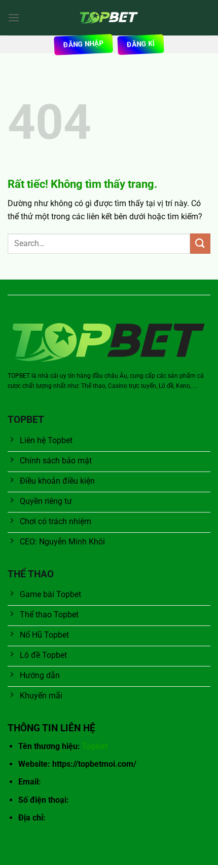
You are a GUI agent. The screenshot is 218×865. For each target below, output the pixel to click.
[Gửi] (200, 243)
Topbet (94, 746)
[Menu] (14, 17)
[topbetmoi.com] (109, 17)
